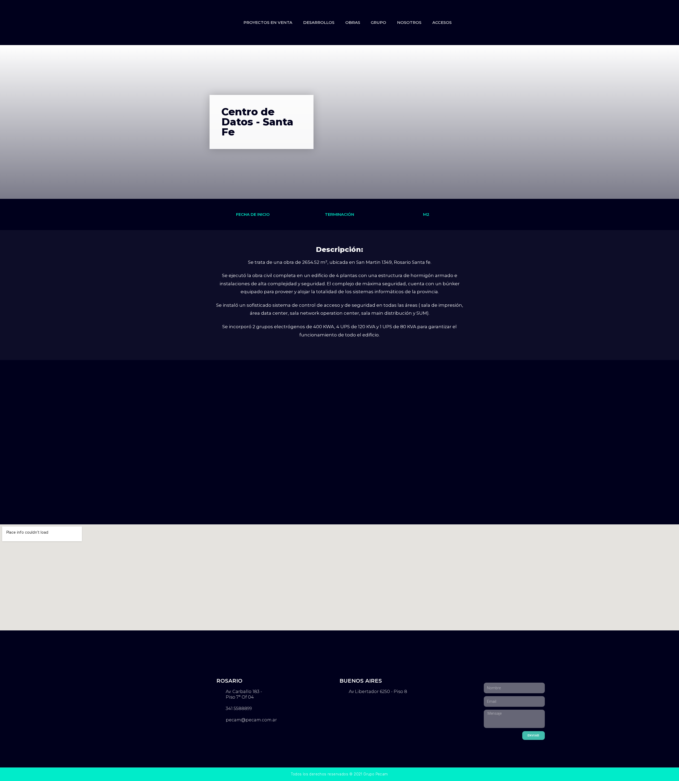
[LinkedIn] (509, 23)
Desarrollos (318, 22)
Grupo (378, 22)
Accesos (442, 22)
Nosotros (409, 22)
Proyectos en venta (267, 22)
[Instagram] (498, 23)
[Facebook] (486, 23)
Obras (352, 22)
